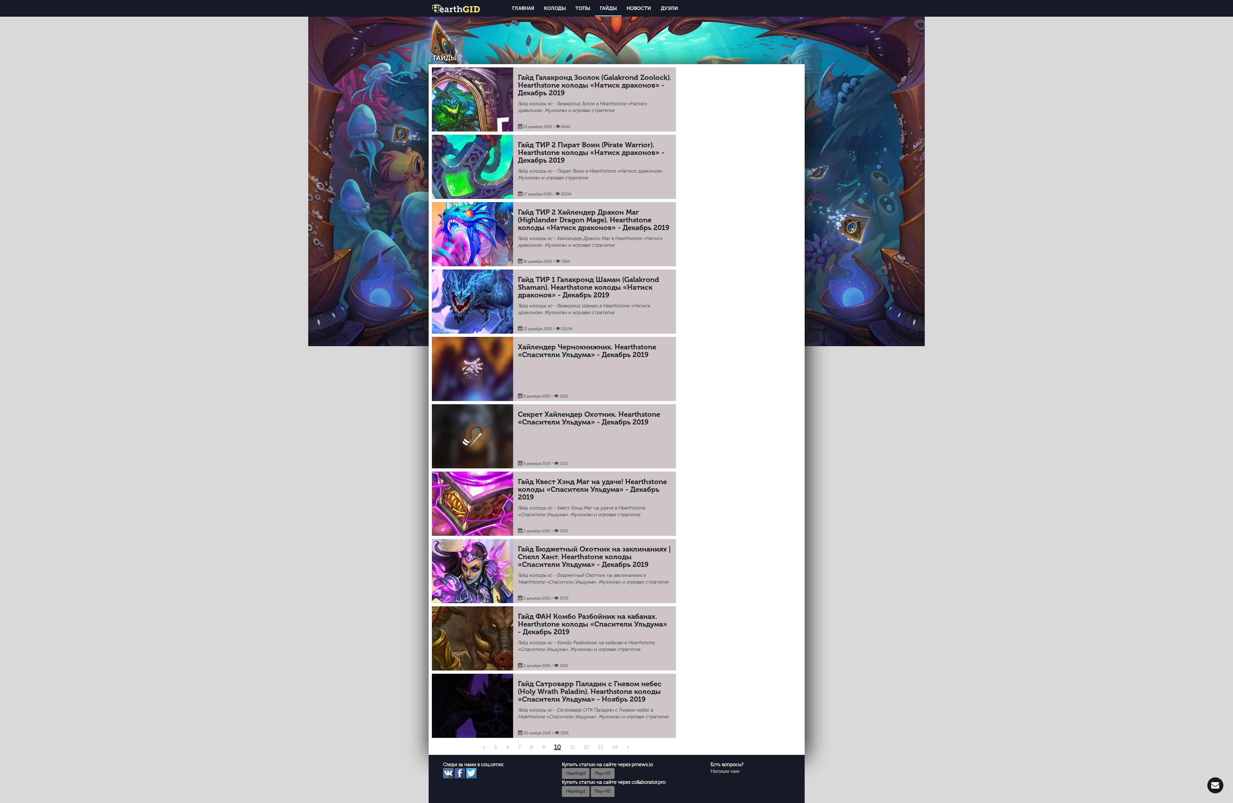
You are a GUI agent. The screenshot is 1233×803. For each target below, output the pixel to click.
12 (586, 747)
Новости (638, 8)
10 (557, 747)
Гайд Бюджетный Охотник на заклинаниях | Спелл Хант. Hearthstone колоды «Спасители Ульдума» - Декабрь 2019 (594, 557)
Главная (523, 8)
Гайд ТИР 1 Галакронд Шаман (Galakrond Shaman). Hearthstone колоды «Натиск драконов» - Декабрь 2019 (588, 287)
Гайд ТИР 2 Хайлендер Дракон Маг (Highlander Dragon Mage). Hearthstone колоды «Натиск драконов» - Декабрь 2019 (593, 220)
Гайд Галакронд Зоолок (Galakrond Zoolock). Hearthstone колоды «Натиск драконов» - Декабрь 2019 (594, 85)
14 (614, 747)
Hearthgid (575, 773)
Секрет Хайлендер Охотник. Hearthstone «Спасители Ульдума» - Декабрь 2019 (589, 418)
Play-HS (602, 773)
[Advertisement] (740, 112)
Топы (582, 8)
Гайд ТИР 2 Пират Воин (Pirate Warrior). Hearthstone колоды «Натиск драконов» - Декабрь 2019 (591, 153)
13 (600, 747)
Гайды (608, 8)
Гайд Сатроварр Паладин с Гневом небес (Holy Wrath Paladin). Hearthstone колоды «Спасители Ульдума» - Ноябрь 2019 (589, 691)
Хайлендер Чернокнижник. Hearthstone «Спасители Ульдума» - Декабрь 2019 (587, 351)
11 (572, 747)
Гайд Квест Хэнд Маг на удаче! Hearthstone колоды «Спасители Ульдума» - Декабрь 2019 (592, 489)
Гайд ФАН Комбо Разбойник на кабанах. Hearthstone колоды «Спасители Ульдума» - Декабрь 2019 (592, 624)
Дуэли (669, 8)
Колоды (555, 8)
